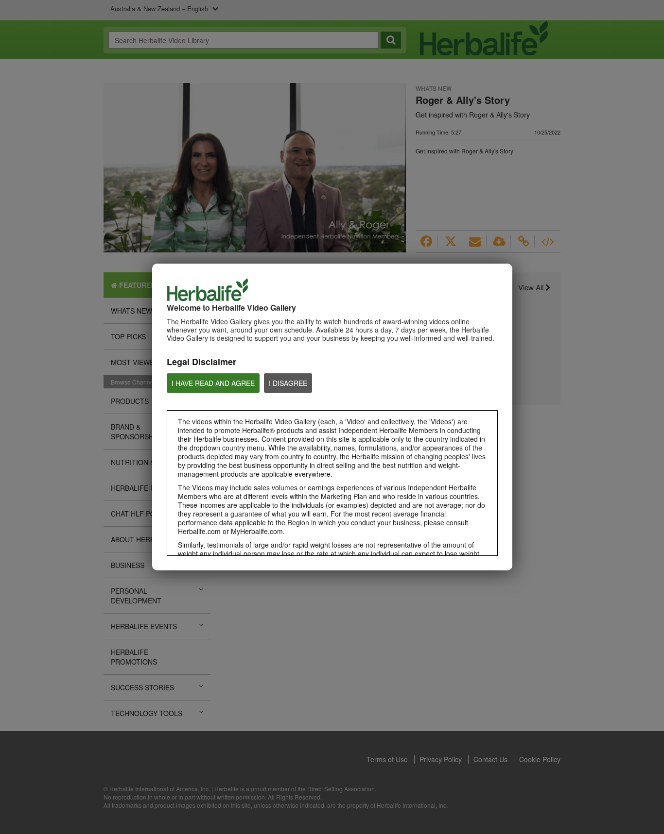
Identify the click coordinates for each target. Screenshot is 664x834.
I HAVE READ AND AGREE (213, 383)
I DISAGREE (288, 383)
